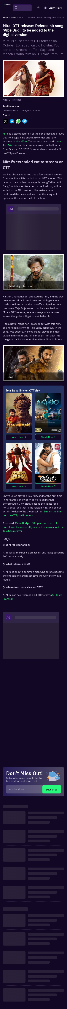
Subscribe (52, 789)
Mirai (6, 133)
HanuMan (21, 141)
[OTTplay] (7, 7)
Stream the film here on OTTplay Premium (32, 513)
